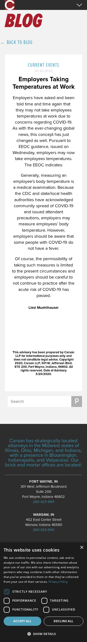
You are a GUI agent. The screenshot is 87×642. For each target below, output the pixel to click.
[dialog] (43, 592)
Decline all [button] (63, 621)
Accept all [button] (22, 621)
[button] (43, 633)
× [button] (81, 547)
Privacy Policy (58, 582)
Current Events (43, 65)
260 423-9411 (43, 502)
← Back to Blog (16, 42)
